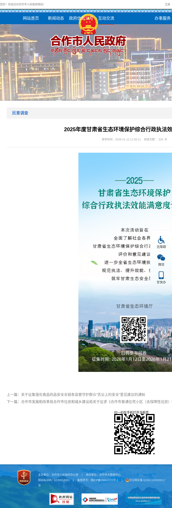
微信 (161, 264)
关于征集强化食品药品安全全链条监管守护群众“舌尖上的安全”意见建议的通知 (83, 395)
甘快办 (161, 282)
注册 (167, 4)
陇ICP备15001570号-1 (104, 480)
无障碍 (161, 246)
